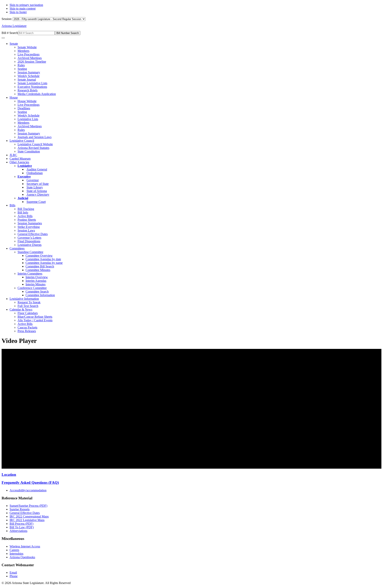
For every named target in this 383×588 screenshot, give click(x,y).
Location (9, 474)
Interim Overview (37, 277)
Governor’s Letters (29, 237)
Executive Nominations (32, 86)
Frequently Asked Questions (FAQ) (30, 482)
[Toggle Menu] (3, 38)
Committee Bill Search (40, 266)
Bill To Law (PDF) (22, 527)
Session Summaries (30, 223)
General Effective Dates (33, 234)
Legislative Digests (29, 244)
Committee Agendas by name (44, 262)
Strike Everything (29, 227)
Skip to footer (18, 12)
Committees (17, 248)
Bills (12, 205)
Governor (33, 180)
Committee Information (40, 295)
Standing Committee (30, 252)
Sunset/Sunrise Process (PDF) (28, 505)
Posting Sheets (27, 219)
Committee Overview (39, 255)
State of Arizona (37, 191)
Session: (7, 19)
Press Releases (27, 331)
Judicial (23, 198)
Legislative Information (24, 298)
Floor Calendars (28, 313)
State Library (35, 187)
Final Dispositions (29, 241)
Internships (16, 553)
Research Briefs (28, 90)
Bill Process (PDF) (21, 523)
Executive (24, 176)
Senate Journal (27, 79)
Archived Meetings (30, 58)
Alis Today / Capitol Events (35, 320)
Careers (14, 550)
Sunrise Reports (20, 509)
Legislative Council (22, 140)
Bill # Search (10, 33)
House (14, 97)
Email (13, 572)
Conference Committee (32, 288)
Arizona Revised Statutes (33, 147)
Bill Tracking (26, 209)
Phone (14, 576)
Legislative (25, 165)
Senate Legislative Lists (32, 83)
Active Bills (25, 216)
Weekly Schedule (28, 76)
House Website (27, 101)
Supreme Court (36, 201)
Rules (21, 65)
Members (23, 50)
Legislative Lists (28, 119)
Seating (22, 68)
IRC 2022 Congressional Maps (29, 516)
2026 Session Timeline (32, 61)
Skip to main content (23, 8)
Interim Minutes (35, 284)
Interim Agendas (36, 280)
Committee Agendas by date (43, 259)
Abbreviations (18, 531)
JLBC (13, 155)
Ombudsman (35, 173)
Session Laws (26, 230)
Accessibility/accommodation (28, 490)
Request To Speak (29, 302)
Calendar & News (21, 309)
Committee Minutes (38, 270)
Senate (14, 43)
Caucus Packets (27, 327)
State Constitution (29, 151)
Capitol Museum (20, 158)
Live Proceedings (28, 54)
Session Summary (29, 72)
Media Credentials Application (37, 94)
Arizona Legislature (14, 26)
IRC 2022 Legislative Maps (27, 520)
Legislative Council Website (35, 144)
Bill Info (23, 212)
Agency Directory (38, 194)
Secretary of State (38, 183)
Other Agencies (19, 162)
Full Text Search (28, 306)
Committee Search (37, 291)
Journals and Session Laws (34, 137)
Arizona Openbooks (22, 557)
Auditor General (37, 169)
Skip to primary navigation (26, 5)
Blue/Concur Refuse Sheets (35, 316)
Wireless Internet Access (25, 546)
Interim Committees (30, 273)
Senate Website (27, 47)
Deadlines (24, 108)
